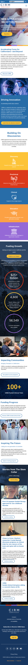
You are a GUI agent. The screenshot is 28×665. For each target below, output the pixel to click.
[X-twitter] (10, 648)
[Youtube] (20, 648)
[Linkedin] (17, 648)
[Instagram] (14, 648)
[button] (26, 2)
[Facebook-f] (7, 648)
